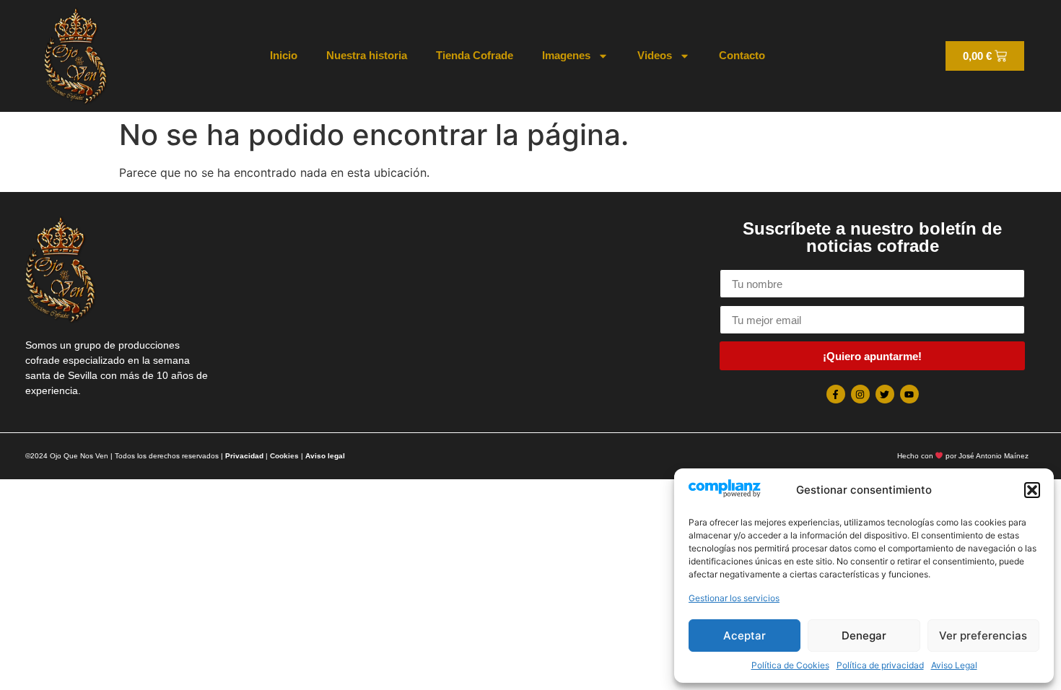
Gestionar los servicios (734, 598)
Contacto (742, 55)
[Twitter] (885, 394)
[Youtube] (909, 394)
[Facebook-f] (835, 394)
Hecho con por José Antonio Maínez (963, 456)
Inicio (283, 55)
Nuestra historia (366, 55)
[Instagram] (860, 394)
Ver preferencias (983, 635)
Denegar (864, 635)
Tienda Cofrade (474, 55)
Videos (654, 55)
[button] (1032, 490)
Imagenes (566, 55)
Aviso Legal (954, 665)
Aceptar (744, 635)
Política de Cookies (790, 665)
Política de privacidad (880, 665)
